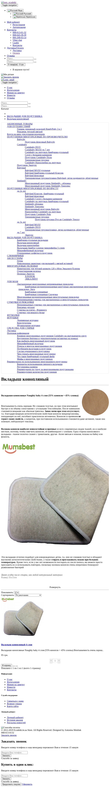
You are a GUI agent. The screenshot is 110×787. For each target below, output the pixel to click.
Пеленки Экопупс (26, 274)
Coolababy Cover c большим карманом (43, 199)
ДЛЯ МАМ (12, 281)
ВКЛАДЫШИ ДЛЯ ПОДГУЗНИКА (24, 116)
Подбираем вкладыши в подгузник (34, 348)
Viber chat (17, 40)
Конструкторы (24, 323)
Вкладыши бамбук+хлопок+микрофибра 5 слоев (41, 248)
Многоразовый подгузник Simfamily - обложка (48, 183)
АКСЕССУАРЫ (15, 258)
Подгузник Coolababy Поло (38, 157)
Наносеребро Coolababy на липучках (43, 211)
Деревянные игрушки (27, 320)
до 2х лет (21, 191)
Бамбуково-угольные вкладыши (32, 240)
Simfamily (21, 180)
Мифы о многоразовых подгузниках (35, 359)
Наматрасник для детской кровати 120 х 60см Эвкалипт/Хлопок (48, 268)
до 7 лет (21, 232)
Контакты (11, 30)
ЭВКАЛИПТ (31, 279)
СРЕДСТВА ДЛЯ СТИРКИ (20, 328)
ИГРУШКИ (12, 317)
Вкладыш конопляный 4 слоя (16, 644)
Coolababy (22, 144)
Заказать (6, 756)
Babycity (21, 139)
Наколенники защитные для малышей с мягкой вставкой (45, 263)
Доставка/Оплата (15, 48)
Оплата (16, 53)
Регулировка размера (27, 367)
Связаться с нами (15, 701)
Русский (27, 14)
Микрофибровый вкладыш (30, 250)
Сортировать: (7, 595)
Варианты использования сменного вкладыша (39, 364)
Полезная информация (18, 333)
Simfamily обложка (34, 204)
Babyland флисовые (34, 175)
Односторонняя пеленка (29, 271)
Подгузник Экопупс (27, 165)
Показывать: (7, 592)
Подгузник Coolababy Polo (38, 214)
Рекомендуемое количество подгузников (37, 372)
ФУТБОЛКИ (13, 315)
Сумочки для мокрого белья (30, 312)
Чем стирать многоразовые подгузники (36, 354)
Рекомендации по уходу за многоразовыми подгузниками (45, 369)
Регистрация (19, 24)
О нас (9, 87)
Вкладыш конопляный (18, 119)
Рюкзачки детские (26, 307)
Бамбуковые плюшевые (36, 292)
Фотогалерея (13, 90)
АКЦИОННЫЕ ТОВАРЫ (20, 124)
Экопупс (29, 235)
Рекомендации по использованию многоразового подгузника (37, 361)
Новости (11, 95)
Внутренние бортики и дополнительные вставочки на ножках (47, 338)
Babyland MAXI (32, 224)
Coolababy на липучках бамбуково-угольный (47, 152)
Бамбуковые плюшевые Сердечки (41, 294)
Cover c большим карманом (38, 155)
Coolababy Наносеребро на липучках (43, 162)
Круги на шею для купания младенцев (26, 134)
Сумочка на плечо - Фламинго (32, 310)
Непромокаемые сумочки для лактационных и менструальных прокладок (53, 305)
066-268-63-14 (19, 37)
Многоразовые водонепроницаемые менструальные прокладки (48, 297)
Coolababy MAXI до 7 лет (37, 149)
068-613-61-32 (19, 32)
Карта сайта (12, 706)
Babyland (21, 168)
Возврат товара (14, 703)
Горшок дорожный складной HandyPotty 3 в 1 (39, 129)
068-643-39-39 (19, 35)
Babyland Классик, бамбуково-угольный (44, 193)
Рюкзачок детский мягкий (30, 131)
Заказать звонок (9, 735)
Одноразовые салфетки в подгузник (34, 253)
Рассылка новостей (16, 722)
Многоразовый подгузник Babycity (42, 209)
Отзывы (11, 55)
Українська (30, 17)
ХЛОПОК (30, 276)
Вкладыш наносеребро (28, 245)
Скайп (16, 42)
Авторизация (19, 27)
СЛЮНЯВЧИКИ (15, 255)
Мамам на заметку (16, 92)
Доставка (17, 50)
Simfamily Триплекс (34, 206)
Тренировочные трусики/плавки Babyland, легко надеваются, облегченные (61, 178)
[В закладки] (14, 666)
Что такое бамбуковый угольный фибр (36, 356)
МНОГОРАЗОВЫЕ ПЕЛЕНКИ (22, 266)
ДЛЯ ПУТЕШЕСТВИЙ (18, 126)
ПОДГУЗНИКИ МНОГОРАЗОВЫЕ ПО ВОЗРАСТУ (32, 188)
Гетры (20, 261)
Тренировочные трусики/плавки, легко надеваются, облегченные (57, 230)
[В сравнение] (16, 666)
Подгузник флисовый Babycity (40, 142)
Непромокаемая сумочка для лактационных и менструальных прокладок (52, 299)
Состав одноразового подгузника (33, 351)
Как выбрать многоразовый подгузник (36, 341)
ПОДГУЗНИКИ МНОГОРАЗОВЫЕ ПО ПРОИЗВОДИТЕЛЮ (37, 137)
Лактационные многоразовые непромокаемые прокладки (45, 284)
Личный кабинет (15, 717)
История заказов (15, 720)
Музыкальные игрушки (28, 325)
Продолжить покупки (11, 784)
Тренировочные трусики (37, 160)
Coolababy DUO (33, 147)
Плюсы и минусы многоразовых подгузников (39, 346)
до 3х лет (21, 222)
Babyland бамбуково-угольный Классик (44, 173)
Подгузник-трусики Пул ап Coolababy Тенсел (57, 219)
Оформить (27, 784)
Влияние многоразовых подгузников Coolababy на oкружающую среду (52, 336)
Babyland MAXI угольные (37, 170)
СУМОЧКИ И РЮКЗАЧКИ (20, 302)
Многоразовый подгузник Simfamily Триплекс (47, 186)
